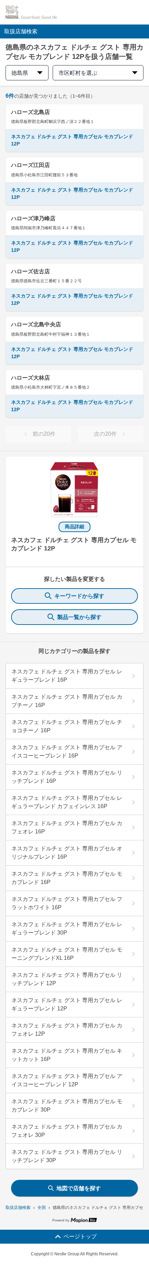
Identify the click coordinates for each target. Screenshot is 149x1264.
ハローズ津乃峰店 (33, 218)
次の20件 (105, 434)
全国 (41, 1207)
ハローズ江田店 (30, 165)
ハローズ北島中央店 (36, 324)
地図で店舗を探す (78, 1188)
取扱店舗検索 (18, 1207)
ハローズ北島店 (30, 112)
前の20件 (44, 434)
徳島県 (19, 73)
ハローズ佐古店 (30, 271)
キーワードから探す (79, 596)
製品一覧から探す (79, 617)
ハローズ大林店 (30, 378)
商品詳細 (74, 526)
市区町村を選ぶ (78, 73)
